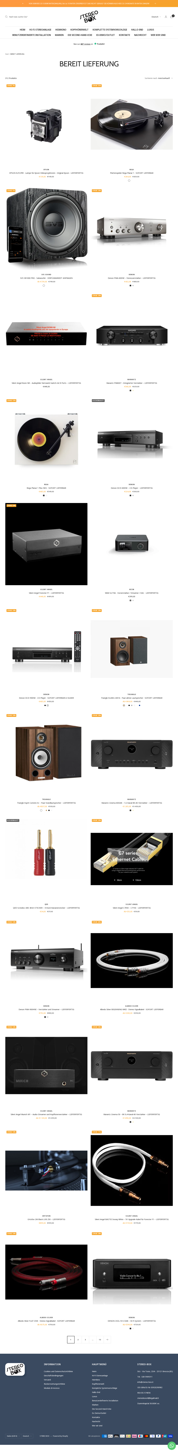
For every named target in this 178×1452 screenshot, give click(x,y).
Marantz (131, 379)
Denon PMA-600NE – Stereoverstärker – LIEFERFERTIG (131, 278)
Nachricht (140, 35)
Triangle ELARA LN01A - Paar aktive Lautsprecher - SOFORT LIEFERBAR (131, 698)
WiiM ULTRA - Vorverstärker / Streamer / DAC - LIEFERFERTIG (131, 593)
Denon (132, 274)
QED (46, 904)
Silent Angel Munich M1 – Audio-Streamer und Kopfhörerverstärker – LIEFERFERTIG (46, 1114)
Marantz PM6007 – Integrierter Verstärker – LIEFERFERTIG (131, 383)
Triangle (131, 694)
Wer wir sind (158, 35)
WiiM (131, 589)
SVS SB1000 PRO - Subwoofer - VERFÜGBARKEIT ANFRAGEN (46, 278)
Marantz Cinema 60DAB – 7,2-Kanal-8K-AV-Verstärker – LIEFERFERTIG (132, 802)
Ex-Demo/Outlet (105, 35)
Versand (47, 1379)
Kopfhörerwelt (79, 29)
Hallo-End (137, 29)
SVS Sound (46, 274)
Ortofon (46, 1216)
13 (100, 1339)
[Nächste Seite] (107, 1339)
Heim (22, 29)
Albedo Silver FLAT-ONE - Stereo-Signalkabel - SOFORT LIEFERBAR (46, 1321)
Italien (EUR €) (12, 1436)
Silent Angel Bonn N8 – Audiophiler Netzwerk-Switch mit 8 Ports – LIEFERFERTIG (46, 383)
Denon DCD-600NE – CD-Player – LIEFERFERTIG (132, 488)
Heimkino (60, 29)
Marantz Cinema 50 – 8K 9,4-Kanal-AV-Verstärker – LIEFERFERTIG (131, 1114)
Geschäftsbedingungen (53, 1375)
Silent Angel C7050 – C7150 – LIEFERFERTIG (132, 907)
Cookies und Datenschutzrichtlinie (58, 1371)
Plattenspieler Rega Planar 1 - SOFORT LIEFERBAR (131, 173)
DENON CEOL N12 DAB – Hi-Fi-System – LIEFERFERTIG (132, 1321)
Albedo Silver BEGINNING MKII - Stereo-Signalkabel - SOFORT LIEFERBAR (131, 1009)
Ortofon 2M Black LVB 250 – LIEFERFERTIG (46, 1219)
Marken (59, 35)
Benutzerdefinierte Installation (31, 35)
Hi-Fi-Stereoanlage (40, 29)
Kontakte (124, 35)
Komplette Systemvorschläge (110, 29)
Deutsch (155, 17)
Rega (132, 169)
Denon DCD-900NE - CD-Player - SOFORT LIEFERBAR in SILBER (46, 698)
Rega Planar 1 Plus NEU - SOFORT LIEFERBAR (46, 488)
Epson (46, 169)
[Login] (166, 17)
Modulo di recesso (52, 1388)
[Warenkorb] (171, 17)
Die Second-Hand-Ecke (80, 35)
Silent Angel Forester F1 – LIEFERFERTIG (46, 593)
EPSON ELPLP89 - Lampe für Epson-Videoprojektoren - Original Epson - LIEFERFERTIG (46, 173)
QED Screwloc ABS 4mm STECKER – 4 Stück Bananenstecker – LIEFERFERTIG (46, 907)
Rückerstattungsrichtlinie (54, 1384)
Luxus (150, 29)
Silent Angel (46, 379)
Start (7, 54)
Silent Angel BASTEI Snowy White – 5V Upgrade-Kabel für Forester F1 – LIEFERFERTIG (132, 1219)
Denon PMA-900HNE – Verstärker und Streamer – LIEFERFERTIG (46, 1009)
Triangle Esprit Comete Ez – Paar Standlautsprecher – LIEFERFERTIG (46, 802)
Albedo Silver (131, 1006)
